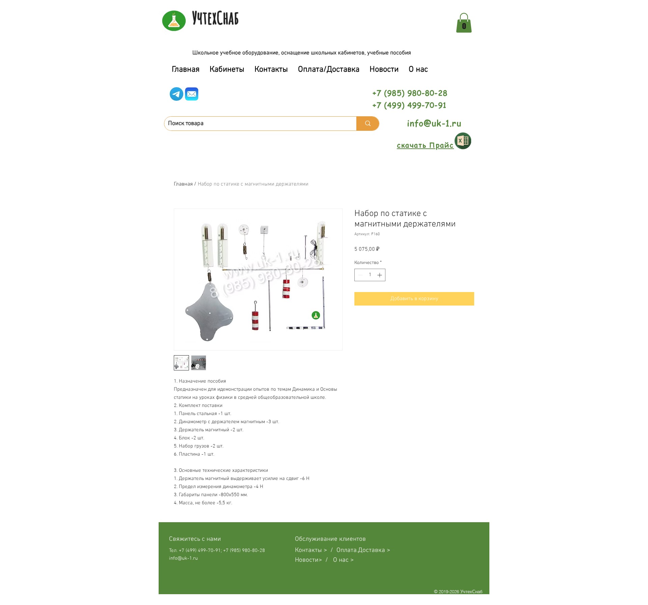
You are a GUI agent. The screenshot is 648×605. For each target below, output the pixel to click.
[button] (464, 23)
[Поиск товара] (367, 123)
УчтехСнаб (215, 17)
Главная (183, 184)
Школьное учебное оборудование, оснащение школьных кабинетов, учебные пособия (301, 53)
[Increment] (380, 275)
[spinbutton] (370, 275)
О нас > (343, 560)
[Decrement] (359, 275)
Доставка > (374, 550)
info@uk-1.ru (434, 123)
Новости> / (314, 560)
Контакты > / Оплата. (326, 550)
